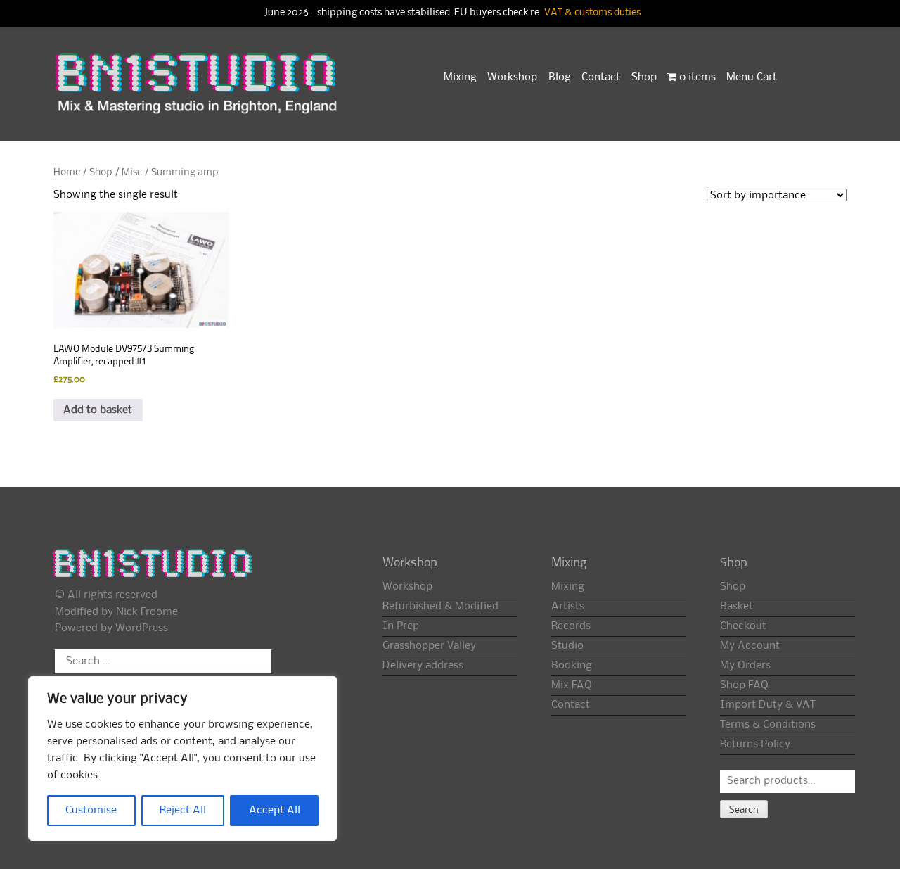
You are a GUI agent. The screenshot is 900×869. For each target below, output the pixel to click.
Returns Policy (755, 744)
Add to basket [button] (97, 410)
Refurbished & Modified (440, 606)
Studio (567, 646)
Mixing (460, 77)
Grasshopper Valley (429, 646)
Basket (736, 606)
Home (66, 172)
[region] (183, 758)
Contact (600, 77)
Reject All (183, 811)
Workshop (512, 77)
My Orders (745, 666)
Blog (559, 77)
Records (571, 626)
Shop (644, 77)
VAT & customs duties (592, 13)
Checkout (743, 626)
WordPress (141, 628)
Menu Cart (751, 77)
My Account (750, 646)
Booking (571, 666)
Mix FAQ (571, 685)
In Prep (400, 626)
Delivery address (422, 666)
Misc (132, 172)
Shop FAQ (744, 685)
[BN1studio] (197, 92)
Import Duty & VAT (767, 705)
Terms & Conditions (768, 725)
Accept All (274, 811)
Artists (567, 606)
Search (744, 810)
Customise (91, 811)
